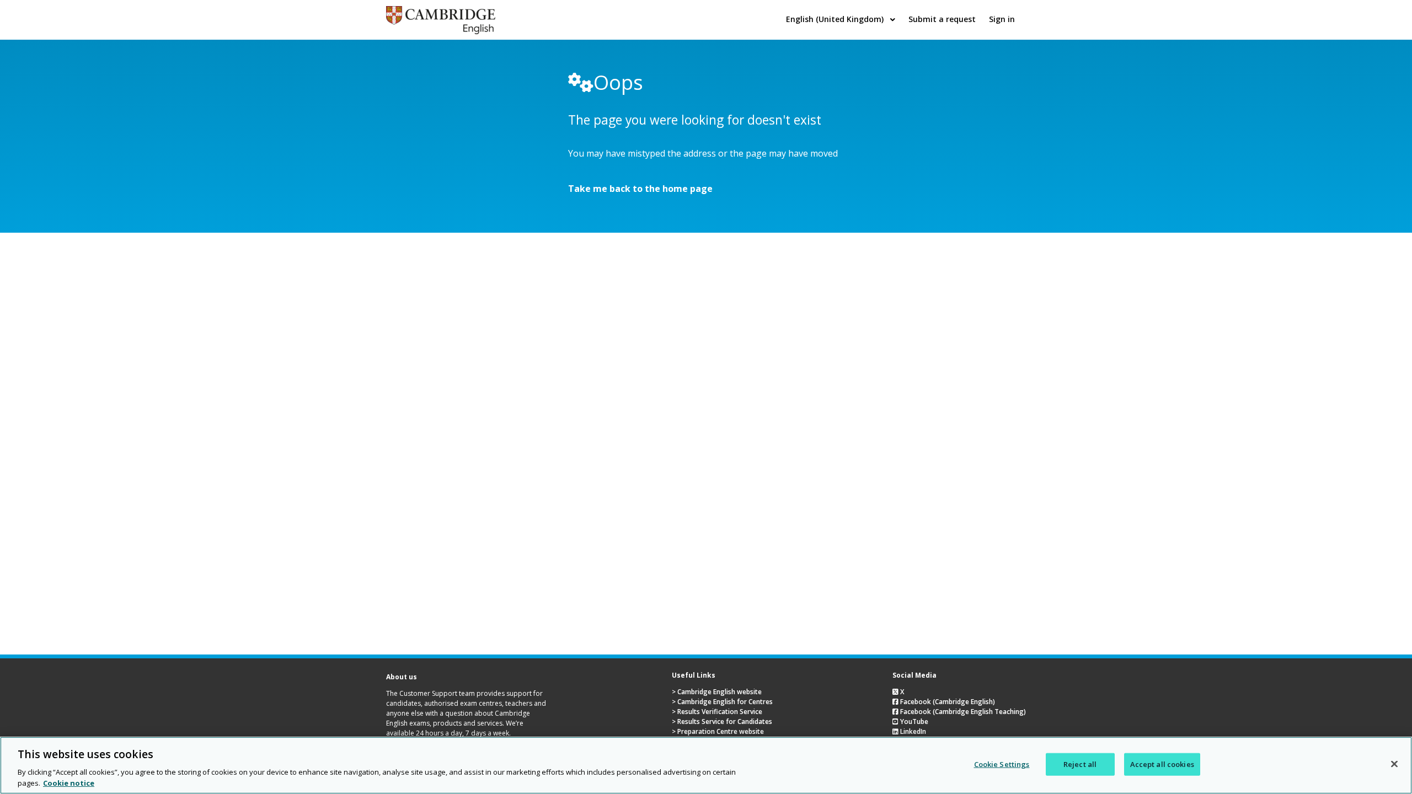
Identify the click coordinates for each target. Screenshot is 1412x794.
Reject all (1080, 764)
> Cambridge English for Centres (722, 701)
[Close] (1394, 764)
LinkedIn (912, 731)
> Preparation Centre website (718, 731)
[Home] (440, 31)
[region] (706, 765)
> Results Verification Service (717, 711)
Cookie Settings (1002, 764)
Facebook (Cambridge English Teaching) (962, 711)
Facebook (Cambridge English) (946, 701)
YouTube (913, 721)
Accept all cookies (1162, 764)
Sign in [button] (1002, 19)
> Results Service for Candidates (722, 721)
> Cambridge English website (717, 691)
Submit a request (942, 19)
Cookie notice (68, 782)
